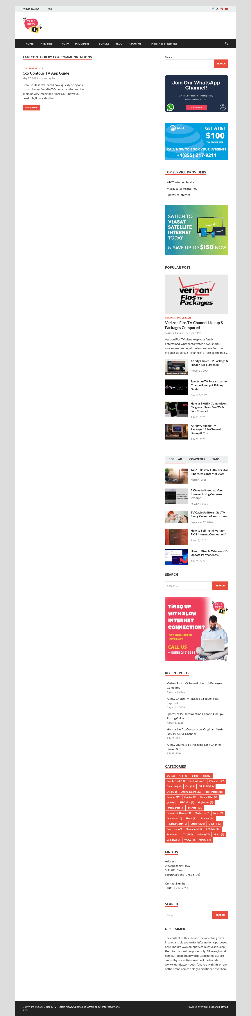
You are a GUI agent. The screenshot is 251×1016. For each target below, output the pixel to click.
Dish (172, 791)
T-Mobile (213, 829)
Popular (175, 459)
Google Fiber (208, 797)
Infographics (175, 807)
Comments (197, 459)
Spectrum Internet (178, 194)
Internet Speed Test (165, 43)
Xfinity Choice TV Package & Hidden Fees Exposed (209, 362)
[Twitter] (217, 9)
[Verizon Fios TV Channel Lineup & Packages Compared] (196, 276)
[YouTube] (226, 9)
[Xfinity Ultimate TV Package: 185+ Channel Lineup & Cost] (176, 426)
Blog (118, 43)
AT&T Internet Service (180, 182)
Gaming (190, 797)
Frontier (173, 797)
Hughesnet (205, 802)
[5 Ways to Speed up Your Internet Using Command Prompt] (176, 490)
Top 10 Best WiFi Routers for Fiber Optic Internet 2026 (209, 471)
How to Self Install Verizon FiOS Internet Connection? (208, 532)
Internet (46, 43)
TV (41, 68)
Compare (174, 786)
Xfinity (205, 839)
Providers (82, 43)
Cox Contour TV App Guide (46, 73)
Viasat (219, 834)
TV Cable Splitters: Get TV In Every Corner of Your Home (209, 514)
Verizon (186, 318)
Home (49, 8)
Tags (216, 459)
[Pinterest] (222, 9)
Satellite (198, 823)
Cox (25, 68)
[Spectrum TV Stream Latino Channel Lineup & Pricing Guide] (176, 381)
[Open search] (226, 43)
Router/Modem (177, 823)
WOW (189, 839)
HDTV (65, 43)
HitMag (223, 1006)
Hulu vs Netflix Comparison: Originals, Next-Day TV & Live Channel (209, 407)
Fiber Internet (214, 791)
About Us (135, 43)
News (218, 813)
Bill (195, 775)
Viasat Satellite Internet (182, 188)
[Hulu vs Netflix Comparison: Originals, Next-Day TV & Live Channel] (176, 403)
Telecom (173, 834)
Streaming (194, 829)
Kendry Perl (50, 78)
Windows (173, 839)
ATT (183, 775)
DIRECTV (206, 786)
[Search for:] (196, 585)
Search (169, 57)
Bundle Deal (176, 781)
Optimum (174, 818)
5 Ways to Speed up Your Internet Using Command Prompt (207, 494)
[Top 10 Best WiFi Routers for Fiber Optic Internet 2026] (176, 470)
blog (207, 775)
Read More (30, 107)
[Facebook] (213, 9)
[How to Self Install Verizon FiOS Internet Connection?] (176, 530)
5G (171, 775)
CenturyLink (197, 781)
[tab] (175, 459)
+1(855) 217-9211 (176, 888)
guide (171, 802)
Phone (191, 818)
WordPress (207, 1006)
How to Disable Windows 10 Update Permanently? (209, 553)
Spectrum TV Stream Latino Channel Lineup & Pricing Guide (209, 385)
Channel (217, 781)
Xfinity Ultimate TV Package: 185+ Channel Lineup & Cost (206, 429)
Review (207, 818)
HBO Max (187, 802)
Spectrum (174, 829)
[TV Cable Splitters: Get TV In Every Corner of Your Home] (176, 512)
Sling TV (215, 823)
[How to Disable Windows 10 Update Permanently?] (176, 551)
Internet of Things (179, 813)
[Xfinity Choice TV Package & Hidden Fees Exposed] (176, 361)
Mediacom (202, 813)
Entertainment (191, 791)
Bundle (104, 43)
